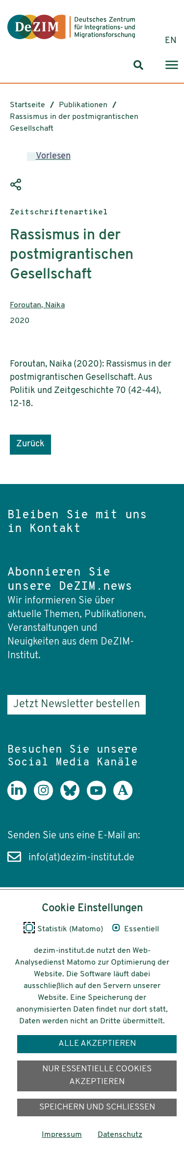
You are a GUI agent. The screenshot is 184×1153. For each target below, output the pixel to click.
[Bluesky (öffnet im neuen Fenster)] (73, 798)
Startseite (27, 105)
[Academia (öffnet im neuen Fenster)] (126, 798)
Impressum (62, 1135)
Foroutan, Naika (37, 305)
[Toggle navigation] (171, 65)
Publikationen (83, 105)
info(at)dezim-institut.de (81, 858)
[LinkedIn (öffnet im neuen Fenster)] (20, 798)
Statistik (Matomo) (70, 929)
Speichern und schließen (97, 1107)
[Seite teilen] (17, 185)
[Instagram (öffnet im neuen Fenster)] (47, 798)
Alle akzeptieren (97, 1043)
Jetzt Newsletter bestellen (76, 704)
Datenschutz (120, 1135)
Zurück (30, 444)
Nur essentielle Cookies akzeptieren (97, 1075)
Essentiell (141, 929)
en (171, 41)
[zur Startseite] (71, 27)
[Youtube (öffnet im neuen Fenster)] (100, 798)
